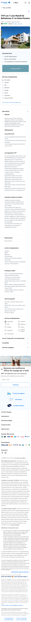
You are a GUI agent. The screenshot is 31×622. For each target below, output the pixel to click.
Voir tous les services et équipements (11, 102)
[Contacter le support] (29, 2)
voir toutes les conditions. (20, 458)
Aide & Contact (5, 429)
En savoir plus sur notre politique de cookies (12, 605)
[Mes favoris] (25, 2)
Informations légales (6, 420)
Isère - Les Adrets (7, 7)
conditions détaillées (14, 524)
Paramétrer (9, 619)
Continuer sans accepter (19, 572)
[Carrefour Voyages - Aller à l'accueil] (5, 3)
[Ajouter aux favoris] (29, 11)
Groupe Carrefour (6, 424)
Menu (16, 2)
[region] (15, 596)
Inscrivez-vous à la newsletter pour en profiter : (13, 376)
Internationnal (5, 416)
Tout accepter (21, 619)
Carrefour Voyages (6, 412)
